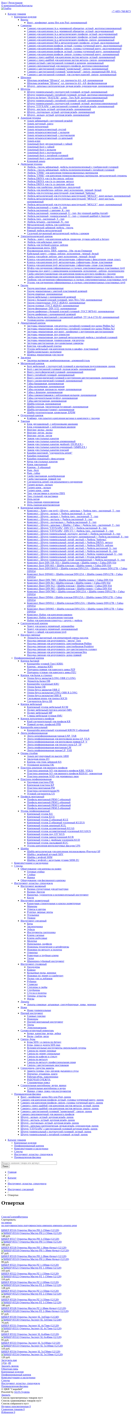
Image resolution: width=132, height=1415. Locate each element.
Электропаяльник (37, 1027)
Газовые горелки (36, 1016)
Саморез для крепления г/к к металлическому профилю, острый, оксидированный (72, 34)
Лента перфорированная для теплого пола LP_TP (54, 744)
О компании (8, 5)
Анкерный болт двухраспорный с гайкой (49, 143)
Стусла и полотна (37, 993)
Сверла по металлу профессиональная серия (51, 1062)
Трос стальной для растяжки (42, 496)
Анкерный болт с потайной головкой (47, 155)
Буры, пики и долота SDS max (43, 1045)
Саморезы (26, 25)
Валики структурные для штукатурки (47, 889)
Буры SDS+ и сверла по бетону (44, 1042)
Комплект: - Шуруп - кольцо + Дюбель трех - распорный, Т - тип (62, 516)
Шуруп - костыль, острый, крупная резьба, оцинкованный (59, 109)
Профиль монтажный (32, 796)
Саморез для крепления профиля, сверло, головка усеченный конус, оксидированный (74, 48)
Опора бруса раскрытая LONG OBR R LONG (52, 692)
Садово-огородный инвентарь (37, 1030)
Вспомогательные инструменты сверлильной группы (56, 1047)
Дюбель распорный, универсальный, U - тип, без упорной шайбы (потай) (67, 213)
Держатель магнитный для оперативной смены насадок (57, 637)
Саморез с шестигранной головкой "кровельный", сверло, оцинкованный (67, 68)
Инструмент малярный (33, 886)
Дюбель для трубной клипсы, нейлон (47, 245)
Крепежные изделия (25, 16)
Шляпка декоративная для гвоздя (45, 354)
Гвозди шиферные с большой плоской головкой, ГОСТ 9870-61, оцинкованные (70, 311)
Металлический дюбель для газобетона (48, 224)
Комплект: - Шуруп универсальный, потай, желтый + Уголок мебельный (67, 556)
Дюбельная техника (31, 164)
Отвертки (32, 952)
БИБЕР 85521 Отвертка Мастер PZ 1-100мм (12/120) (30, 1265)
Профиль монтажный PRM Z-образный (49, 808)
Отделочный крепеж (32, 415)
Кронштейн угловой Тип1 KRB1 (45, 663)
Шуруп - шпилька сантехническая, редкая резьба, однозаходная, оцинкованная (70, 86)
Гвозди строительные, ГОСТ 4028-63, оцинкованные (56, 302)
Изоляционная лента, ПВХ (42, 247)
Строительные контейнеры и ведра (46, 1088)
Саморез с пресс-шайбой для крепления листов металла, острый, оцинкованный (71, 57)
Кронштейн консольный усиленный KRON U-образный (58, 730)
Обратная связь (9, 1369)
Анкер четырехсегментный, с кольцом (48, 132)
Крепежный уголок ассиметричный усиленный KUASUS (59, 831)
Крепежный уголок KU (40, 814)
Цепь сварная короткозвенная (43, 504)
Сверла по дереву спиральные (43, 1053)
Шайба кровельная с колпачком (44, 351)
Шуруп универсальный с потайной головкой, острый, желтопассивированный (70, 94)
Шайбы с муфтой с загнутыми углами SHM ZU (53, 860)
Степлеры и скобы (37, 987)
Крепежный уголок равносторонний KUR (50, 837)
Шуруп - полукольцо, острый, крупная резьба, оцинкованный (61, 112)
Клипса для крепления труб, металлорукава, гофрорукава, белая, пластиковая (69, 262)
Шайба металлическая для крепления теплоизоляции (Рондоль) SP (63, 851)
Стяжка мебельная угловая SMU (44, 715)
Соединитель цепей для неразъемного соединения (54, 481)
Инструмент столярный (34, 964)
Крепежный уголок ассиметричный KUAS (50, 828)
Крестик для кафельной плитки (44, 346)
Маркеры (32, 906)
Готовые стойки (36, 871)
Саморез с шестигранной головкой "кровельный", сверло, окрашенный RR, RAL (72, 71)
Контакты (27, 5)
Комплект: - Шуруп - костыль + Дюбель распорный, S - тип (59, 519)
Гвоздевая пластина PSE (40, 782)
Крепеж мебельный (31, 704)
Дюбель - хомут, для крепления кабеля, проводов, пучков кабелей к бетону (68, 239)
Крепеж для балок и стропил (36, 675)
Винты (24, 19)
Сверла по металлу (37, 1059)
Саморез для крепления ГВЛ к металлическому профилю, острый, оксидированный (73, 42)
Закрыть (5, 1394)
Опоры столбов (29, 753)
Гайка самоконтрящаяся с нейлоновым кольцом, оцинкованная (61, 395)
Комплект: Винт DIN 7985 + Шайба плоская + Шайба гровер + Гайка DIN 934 (70, 580)
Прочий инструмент (32, 1013)
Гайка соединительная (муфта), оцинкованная (52, 398)
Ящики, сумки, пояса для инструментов (49, 1091)
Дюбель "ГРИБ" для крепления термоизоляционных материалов (62, 172)
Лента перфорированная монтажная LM (49, 747)
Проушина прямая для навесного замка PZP (51, 669)
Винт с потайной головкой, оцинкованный (51, 375)
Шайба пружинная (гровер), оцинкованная (50, 409)
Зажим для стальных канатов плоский (48, 450)
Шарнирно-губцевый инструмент (45, 961)
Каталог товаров (17, 14)
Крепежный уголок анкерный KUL (46, 825)
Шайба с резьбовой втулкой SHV (45, 854)
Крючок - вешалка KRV (40, 666)
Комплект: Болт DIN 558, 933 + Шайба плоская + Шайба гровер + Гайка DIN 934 (71, 562)
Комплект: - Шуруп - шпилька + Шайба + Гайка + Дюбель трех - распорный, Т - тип (73, 525)
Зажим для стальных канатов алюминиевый (51, 441)
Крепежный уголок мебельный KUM (47, 707)
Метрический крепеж (32, 363)
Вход (4, 2)
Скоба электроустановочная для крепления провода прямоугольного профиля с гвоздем (75, 276)
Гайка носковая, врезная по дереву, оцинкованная (54, 389)
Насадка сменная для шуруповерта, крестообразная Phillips (59, 643)
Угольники (33, 915)
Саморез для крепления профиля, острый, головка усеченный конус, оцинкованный (73, 51)
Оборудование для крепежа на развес (41, 868)
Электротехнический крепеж (37, 236)
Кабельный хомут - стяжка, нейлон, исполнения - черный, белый (63, 253)
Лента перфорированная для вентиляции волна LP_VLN (58, 738)
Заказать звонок (10, 1366)
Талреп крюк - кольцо (39, 487)
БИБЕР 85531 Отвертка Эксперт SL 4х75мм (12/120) (30, 1325)
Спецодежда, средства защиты (37, 1068)
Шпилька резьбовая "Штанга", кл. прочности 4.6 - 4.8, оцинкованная (65, 80)
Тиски (30, 958)
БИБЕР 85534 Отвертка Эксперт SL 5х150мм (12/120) (30, 1351)
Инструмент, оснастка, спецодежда (33, 883)
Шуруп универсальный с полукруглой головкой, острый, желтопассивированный (72, 103)
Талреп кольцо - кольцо (40, 484)
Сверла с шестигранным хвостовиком (48, 1065)
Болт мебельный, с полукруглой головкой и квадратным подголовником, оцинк (71, 366)
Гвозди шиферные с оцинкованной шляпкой (51, 314)
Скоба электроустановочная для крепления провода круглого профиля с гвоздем (71, 273)
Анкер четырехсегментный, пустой (46, 129)
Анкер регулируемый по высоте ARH (48, 756)
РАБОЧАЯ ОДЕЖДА (39, 1079)
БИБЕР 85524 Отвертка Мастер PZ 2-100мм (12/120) (30, 1282)
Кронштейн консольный (34, 727)
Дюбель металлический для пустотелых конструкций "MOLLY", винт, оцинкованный (74, 204)
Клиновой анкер (36, 161)
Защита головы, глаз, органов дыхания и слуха (53, 1071)
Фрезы (30, 998)
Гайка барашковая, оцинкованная (45, 383)
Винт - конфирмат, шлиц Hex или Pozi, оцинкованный (57, 22)
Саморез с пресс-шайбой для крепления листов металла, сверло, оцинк (60, 1108)
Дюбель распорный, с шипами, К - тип (48, 210)
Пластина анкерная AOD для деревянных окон (53, 776)
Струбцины (33, 990)
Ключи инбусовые (37, 938)
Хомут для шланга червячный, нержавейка (50, 626)
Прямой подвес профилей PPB (44, 724)
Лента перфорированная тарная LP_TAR (49, 750)
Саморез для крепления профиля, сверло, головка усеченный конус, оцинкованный (73, 54)
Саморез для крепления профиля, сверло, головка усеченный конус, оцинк (62, 1102)
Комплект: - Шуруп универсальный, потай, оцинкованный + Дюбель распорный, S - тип (76, 559)
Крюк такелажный (37, 464)
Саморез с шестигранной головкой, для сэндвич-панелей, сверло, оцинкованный (71, 74)
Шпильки (26, 77)
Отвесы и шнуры (36, 909)
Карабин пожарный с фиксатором (45, 458)
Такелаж (25, 421)
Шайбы (25, 848)
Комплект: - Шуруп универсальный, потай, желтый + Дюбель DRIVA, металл (70, 542)
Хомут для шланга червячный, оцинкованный (52, 629)
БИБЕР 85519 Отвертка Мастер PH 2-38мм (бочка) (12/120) (33, 1256)
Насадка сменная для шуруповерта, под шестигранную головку (62, 649)
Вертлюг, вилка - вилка (40, 429)
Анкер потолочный (37, 126)
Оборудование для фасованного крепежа (43, 880)
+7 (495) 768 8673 (121, 11)
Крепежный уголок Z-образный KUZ (47, 819)
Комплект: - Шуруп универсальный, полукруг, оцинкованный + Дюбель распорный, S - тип (77, 536)
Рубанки (31, 981)
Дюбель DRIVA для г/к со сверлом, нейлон (50, 184)
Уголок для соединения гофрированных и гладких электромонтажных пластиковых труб (76, 282)
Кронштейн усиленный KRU (43, 684)
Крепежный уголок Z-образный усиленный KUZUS (56, 822)
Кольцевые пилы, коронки (41, 972)
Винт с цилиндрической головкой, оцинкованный (54, 380)
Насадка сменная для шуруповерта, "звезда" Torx (54, 640)
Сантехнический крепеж (34, 623)
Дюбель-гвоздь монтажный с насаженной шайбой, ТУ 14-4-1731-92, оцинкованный (73, 317)
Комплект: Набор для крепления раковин (49, 614)
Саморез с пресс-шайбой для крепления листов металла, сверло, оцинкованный (71, 60)
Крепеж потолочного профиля (37, 718)
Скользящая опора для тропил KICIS (47, 698)
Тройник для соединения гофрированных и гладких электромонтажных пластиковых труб (77, 279)
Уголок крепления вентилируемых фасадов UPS (53, 845)
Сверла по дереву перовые (41, 1050)
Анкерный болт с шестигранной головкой (50, 158)
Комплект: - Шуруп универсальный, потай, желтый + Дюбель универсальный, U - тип (74, 554)
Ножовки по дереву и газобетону (45, 975)
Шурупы (25, 89)
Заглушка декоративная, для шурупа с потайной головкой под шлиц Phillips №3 (71, 328)
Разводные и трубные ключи (43, 955)
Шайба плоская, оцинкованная (44, 403)
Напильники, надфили (39, 943)
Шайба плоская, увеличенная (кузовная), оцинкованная (57, 406)
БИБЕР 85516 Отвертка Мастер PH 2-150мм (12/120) (30, 1230)
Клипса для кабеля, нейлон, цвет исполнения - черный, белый (61, 256)
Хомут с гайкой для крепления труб (46, 632)
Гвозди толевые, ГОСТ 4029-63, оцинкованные (53, 305)
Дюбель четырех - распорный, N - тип (48, 221)
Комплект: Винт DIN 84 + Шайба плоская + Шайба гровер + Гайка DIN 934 (68, 582)
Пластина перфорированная (36, 779)
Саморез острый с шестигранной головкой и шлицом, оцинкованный (65, 63)
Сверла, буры (28, 1039)
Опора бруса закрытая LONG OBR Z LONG (51, 678)
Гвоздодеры (33, 967)
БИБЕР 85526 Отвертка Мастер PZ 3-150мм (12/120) (30, 1299)
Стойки (31, 874)
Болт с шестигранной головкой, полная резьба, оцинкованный (61, 369)
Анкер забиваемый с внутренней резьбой (50, 120)
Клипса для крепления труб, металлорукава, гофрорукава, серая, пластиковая (69, 265)
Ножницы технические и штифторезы (48, 946)
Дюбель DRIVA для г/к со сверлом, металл (50, 181)
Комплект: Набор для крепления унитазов (50, 617)
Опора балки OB (36, 686)
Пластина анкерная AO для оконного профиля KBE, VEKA (60, 770)
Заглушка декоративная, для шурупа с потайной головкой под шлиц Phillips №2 (71, 325)
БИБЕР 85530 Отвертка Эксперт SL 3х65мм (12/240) (30, 1317)
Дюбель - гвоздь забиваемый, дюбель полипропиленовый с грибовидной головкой (72, 167)
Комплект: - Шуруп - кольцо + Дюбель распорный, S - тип (59, 513)
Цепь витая (33, 499)
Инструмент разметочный (35, 900)
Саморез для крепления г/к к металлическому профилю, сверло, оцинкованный (70, 40)
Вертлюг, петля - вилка (39, 432)
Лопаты (25, 1001)
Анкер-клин (33, 141)
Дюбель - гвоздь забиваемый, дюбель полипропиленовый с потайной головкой (70, 169)
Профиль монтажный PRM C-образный (49, 799)
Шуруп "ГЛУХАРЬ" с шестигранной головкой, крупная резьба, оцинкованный (70, 106)
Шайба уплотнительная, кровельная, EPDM (51, 412)
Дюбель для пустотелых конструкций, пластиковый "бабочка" (61, 193)
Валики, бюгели (36, 891)
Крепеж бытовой (30, 660)
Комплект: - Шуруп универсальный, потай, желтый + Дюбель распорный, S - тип (72, 548)
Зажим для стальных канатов (43, 438)
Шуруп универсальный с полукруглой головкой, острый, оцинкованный (67, 91)
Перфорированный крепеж (29, 658)
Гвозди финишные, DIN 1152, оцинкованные (52, 308)
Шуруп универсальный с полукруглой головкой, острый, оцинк (56, 1131)
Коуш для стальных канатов (42, 461)
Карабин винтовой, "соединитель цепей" (49, 453)
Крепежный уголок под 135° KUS (46, 834)
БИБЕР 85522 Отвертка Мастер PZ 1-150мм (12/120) (30, 1273)
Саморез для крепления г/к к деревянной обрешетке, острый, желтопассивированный (74, 28)
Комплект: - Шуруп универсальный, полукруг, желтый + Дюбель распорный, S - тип (73, 533)
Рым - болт (33, 470)
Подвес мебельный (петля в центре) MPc (49, 710)
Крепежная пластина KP (40, 785)
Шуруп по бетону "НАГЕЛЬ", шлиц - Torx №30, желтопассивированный (67, 97)
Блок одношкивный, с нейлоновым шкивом (51, 427)
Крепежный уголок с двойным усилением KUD (53, 840)
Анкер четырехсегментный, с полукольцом (51, 135)
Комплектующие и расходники (31, 863)
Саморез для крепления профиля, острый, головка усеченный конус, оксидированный (74, 45)
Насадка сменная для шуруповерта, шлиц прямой (54, 655)
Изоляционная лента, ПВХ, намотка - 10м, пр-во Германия (59, 250)
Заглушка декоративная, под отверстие (48, 334)
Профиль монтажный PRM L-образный (49, 802)
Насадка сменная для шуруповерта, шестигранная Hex (57, 652)
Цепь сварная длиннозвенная (43, 502)
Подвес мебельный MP (39, 712)
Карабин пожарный (38, 455)
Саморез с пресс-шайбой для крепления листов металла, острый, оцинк (60, 1105)
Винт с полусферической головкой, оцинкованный (55, 372)
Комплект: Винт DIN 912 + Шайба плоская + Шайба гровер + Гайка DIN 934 (69, 585)
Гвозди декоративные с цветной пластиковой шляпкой (57, 291)
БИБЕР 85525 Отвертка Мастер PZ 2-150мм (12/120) (30, 1291)
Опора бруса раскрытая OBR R (44, 695)
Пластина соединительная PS (43, 790)
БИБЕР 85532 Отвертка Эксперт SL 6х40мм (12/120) (30, 1334)
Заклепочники (35, 926)
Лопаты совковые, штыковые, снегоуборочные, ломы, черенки (61, 1004)
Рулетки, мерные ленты (40, 912)
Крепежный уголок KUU (41, 816)
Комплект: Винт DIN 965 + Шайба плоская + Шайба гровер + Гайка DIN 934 (69, 588)
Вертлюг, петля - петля (39, 435)
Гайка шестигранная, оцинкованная (46, 401)
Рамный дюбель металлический (44, 230)
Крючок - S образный (39, 467)
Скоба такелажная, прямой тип (44, 478)
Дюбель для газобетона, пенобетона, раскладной (53, 187)
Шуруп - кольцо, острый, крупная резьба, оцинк (47, 1117)
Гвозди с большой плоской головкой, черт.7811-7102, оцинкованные (64, 299)
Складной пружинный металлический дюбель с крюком (58, 233)
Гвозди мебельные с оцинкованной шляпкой (51, 297)
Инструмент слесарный (34, 920)
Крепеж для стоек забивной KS (44, 762)
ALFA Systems (22, 1392)
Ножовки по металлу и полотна (44, 949)
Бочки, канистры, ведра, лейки (44, 1033)
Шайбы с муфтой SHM (39, 857)
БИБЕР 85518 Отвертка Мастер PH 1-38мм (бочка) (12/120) (33, 1247)
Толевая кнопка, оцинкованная (44, 320)
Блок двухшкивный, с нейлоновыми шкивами (52, 424)
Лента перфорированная (34, 733)
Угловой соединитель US (41, 793)
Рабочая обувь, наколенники (42, 1076)
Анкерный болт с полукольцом (44, 152)
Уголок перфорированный (35, 811)
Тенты (30, 1024)
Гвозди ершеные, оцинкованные (45, 294)
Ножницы (32, 1019)
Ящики (31, 877)
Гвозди (24, 285)
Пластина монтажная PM (41, 788)
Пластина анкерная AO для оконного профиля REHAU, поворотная (64, 773)
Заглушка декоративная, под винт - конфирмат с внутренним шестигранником (70, 331)
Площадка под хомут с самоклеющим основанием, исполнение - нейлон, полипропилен (75, 271)
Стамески (32, 984)
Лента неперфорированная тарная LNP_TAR (51, 736)
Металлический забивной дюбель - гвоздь (50, 227)
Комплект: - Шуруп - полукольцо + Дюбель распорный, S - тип (61, 522)
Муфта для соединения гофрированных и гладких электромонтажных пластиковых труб (76, 268)
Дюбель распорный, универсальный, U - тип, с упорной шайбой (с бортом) (68, 216)
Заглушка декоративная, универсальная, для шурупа (55, 340)
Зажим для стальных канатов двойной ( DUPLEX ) (55, 444)
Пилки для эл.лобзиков (39, 978)
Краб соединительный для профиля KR (49, 721)
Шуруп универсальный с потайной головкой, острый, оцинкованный (65, 100)
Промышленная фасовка (27, 1094)
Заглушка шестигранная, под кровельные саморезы (55, 343)
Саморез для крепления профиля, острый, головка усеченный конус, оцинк (62, 1099)
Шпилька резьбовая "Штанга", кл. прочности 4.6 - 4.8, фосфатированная (67, 83)
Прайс (18, 5)
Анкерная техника (31, 117)
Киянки (31, 969)
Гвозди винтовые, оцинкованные (45, 288)
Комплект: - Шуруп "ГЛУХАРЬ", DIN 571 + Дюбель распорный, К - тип (67, 528)
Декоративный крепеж (33, 323)
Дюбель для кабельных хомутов (44, 242)
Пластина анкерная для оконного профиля (44, 767)
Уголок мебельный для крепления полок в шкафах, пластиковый (62, 349)
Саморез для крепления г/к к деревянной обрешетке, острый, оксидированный (70, 31)
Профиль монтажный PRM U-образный (49, 805)
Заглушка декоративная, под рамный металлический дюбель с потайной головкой (72, 337)
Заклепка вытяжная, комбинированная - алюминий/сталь (58, 360)
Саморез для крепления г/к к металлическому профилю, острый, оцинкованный (71, 37)
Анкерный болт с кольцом (41, 149)
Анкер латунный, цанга (40, 123)
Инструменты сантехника (41, 932)
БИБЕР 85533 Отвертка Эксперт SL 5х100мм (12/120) (30, 1343)
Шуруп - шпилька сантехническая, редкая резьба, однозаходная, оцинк (60, 1125)
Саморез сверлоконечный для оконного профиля (47, 1114)
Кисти (30, 897)
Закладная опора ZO (38, 759)
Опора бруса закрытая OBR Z (43, 689)
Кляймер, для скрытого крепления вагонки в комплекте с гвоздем (63, 418)
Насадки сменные (30, 634)
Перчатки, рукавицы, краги (42, 1073)
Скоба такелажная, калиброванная (46, 476)
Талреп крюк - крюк (38, 490)
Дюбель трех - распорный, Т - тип (45, 219)
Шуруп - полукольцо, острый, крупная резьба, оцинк (50, 1123)
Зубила (31, 929)
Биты (30, 923)
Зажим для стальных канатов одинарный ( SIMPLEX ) (57, 447)
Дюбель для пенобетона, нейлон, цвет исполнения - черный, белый (64, 190)
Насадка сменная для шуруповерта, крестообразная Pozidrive (60, 646)
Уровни (31, 917)
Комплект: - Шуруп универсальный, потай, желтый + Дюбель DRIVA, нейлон (70, 545)
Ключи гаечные (35, 935)
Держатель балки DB (38, 681)
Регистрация (15, 2)
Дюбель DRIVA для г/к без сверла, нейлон (50, 178)
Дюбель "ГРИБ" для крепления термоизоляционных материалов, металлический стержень (77, 175)
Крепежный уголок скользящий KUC (47, 842)
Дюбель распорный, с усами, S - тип (47, 207)
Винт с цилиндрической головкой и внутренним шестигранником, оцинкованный (72, 377)
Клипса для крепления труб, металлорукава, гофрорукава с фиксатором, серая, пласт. (74, 259)
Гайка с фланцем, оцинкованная (44, 392)
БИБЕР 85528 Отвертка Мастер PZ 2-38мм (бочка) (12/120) (33, 1308)
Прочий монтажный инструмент (45, 1021)
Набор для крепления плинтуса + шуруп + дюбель (54, 620)
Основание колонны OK (40, 764)
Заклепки (26, 357)
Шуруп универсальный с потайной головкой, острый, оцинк (54, 1134)
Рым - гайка (33, 473)
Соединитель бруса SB (39, 701)
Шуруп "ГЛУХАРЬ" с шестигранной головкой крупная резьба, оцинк (59, 1128)
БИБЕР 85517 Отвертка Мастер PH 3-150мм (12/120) (30, 1239)
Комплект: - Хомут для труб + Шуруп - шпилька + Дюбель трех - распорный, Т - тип (73, 510)
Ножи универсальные (39, 1010)
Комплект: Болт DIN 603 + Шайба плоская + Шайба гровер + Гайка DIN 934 (69, 565)
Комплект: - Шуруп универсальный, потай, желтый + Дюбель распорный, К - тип (72, 551)
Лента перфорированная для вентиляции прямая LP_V (57, 741)
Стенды (18, 865)
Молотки (32, 941)
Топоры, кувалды (36, 995)
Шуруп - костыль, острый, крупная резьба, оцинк (48, 1120)
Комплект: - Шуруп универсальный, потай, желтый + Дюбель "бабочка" (67, 539)
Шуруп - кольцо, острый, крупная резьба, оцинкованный (58, 115)
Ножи (24, 1007)
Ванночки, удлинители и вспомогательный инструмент (58, 894)
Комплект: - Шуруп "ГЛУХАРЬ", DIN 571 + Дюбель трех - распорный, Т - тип (70, 530)
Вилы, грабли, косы (38, 1036)
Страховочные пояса (38, 1082)
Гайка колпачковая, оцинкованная (45, 386)
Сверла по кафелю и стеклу (42, 1056)
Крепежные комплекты (33, 507)
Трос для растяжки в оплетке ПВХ (46, 493)
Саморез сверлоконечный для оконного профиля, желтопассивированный (68, 66)
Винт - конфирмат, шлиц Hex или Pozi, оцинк (46, 1097)
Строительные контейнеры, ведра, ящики (43, 1085)
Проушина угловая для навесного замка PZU (51, 672)
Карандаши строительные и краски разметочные (54, 903)
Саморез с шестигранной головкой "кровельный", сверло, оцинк (56, 1111)
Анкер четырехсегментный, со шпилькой (50, 138)
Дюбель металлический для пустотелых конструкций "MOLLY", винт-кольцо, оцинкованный (79, 195)
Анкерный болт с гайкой (40, 146)
